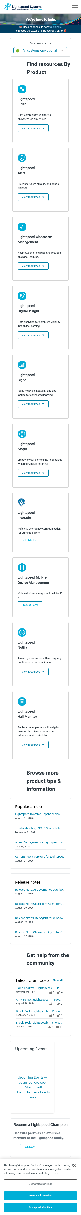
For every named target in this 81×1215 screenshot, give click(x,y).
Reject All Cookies (40, 1195)
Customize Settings (40, 1183)
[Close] (74, 1165)
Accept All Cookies (40, 1207)
